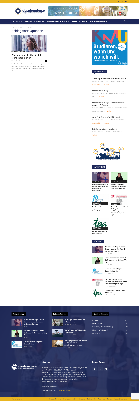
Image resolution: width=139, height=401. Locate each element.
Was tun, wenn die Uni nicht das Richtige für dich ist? (27, 56)
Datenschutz (81, 399)
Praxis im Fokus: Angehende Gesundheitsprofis (98, 209)
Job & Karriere (96, 182)
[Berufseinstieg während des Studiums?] (100, 224)
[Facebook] (118, 1)
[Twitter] (125, 1)
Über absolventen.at (55, 399)
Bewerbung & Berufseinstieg (116, 181)
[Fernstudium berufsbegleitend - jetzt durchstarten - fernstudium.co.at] (109, 47)
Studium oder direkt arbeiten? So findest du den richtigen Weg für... (118, 186)
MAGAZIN (16, 21)
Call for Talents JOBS (34, 21)
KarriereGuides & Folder (57, 21)
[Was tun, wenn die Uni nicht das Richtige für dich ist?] (29, 43)
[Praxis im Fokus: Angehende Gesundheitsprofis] (100, 199)
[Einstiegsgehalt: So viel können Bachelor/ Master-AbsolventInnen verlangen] (57, 343)
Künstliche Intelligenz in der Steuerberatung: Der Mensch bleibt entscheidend (115, 249)
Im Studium (96, 333)
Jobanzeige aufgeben (49, 386)
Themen (109, 399)
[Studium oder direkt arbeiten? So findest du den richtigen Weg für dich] (119, 177)
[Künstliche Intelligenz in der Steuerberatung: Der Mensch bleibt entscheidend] (100, 177)
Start (13, 27)
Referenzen (101, 399)
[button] (124, 21)
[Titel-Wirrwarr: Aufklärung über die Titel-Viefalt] (57, 333)
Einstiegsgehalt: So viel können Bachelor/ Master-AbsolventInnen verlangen (76, 343)
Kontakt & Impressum (120, 399)
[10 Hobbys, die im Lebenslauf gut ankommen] (57, 322)
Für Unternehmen (97, 21)
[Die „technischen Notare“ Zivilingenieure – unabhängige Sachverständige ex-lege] (119, 199)
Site (95, 399)
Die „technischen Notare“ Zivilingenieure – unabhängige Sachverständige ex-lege (119, 211)
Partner (89, 399)
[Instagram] (122, 1)
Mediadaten (67, 399)
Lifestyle (95, 320)
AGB (74, 399)
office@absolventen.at (65, 390)
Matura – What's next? (18, 51)
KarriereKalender (79, 21)
